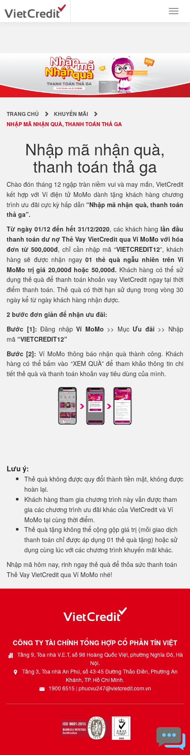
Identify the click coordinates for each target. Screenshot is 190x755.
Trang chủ (23, 114)
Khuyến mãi (71, 114)
